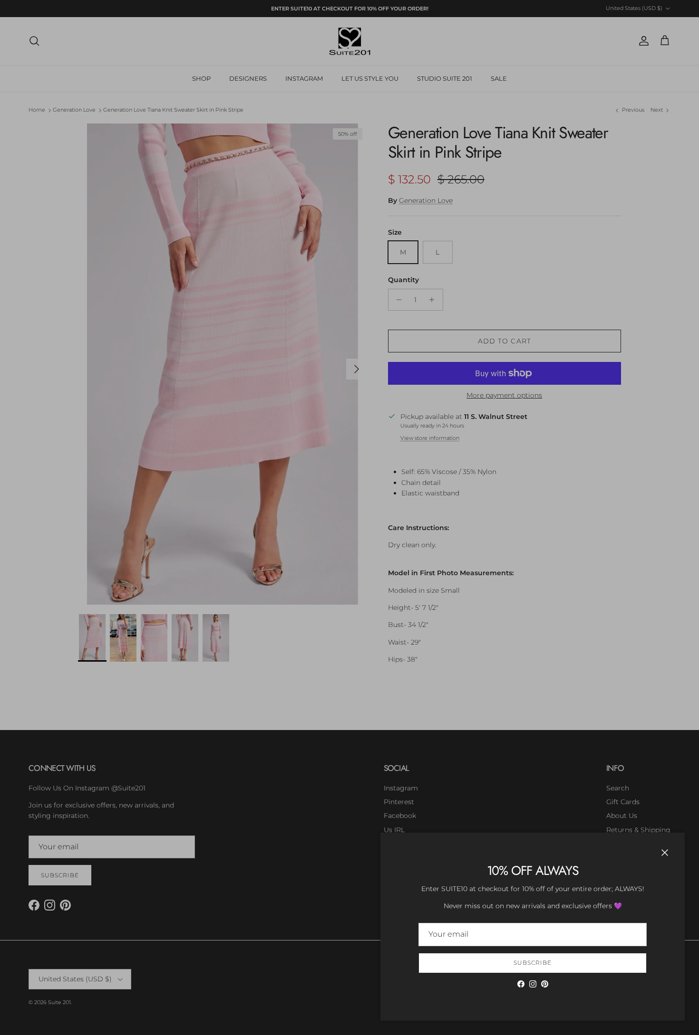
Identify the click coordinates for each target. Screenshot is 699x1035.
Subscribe (533, 962)
